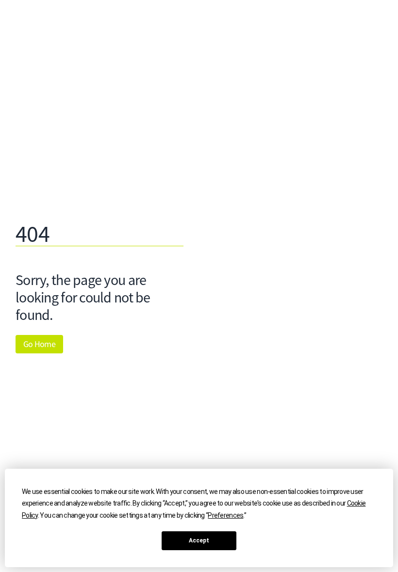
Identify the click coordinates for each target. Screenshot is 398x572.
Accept (199, 540)
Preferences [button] (225, 515)
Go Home (39, 344)
